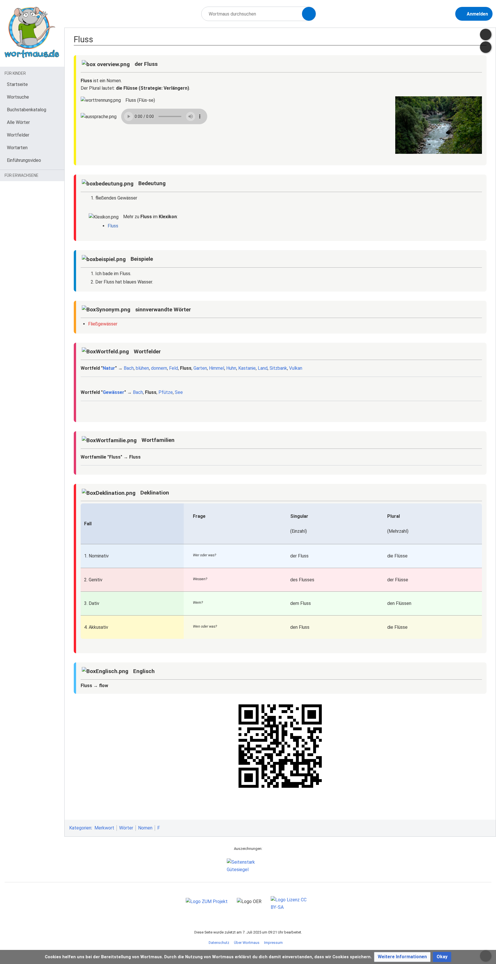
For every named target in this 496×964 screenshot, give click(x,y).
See (179, 392)
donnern (159, 368)
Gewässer (113, 392)
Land (263, 368)
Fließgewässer (102, 324)
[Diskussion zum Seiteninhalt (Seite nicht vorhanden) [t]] (485, 34)
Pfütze (165, 392)
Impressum (273, 942)
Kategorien (80, 828)
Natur (109, 368)
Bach (129, 368)
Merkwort (104, 828)
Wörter (126, 828)
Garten (200, 368)
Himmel (216, 368)
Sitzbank (278, 368)
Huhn (231, 368)
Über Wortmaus (246, 942)
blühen (142, 368)
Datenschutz (219, 942)
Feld (173, 368)
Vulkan (295, 368)
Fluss (113, 226)
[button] (402, 957)
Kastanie (247, 368)
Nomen (145, 828)
